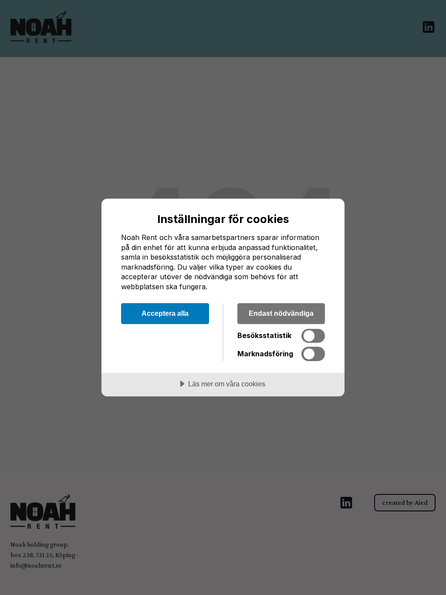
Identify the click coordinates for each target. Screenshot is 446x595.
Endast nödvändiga (281, 313)
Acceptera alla (165, 313)
